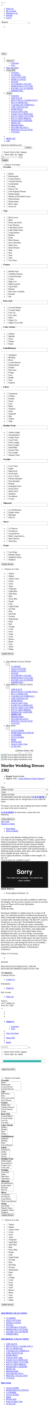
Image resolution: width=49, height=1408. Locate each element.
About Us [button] (10, 1022)
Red (10, 624)
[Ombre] (4, 1134)
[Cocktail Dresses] (11, 1089)
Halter (11, 468)
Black (11, 642)
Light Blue (13, 591)
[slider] (43, 1061)
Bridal (11, 174)
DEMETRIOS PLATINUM (22, 733)
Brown (11, 639)
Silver (11, 647)
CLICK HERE (38, 797)
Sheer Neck (13, 491)
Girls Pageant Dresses (17, 191)
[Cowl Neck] (7, 1172)
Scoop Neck (13, 489)
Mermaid (12, 515)
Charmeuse (13, 394)
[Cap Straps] (7, 1206)
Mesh (11, 406)
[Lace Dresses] (8, 1100)
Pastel (11, 344)
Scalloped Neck (15, 486)
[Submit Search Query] (30, 1047)
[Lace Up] (7, 1121)
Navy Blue (13, 599)
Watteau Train (14, 455)
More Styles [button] (11, 726)
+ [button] (7, 687)
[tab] (27, 672)
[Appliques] (6, 1139)
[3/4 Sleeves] (8, 1197)
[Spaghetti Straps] (7, 1210)
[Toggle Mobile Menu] (2, 1008)
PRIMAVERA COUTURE (22, 678)
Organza (12, 409)
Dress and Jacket (15, 222)
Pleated (11, 289)
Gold (11, 637)
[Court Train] (6, 1168)
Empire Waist (14, 512)
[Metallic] (4, 1130)
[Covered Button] (7, 1116)
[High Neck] (7, 1177)
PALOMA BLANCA (20, 719)
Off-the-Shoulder (15, 479)
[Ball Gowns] (8, 1094)
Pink (10, 611)
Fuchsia (12, 616)
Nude (11, 634)
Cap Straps (13, 552)
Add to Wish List (8, 819)
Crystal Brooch (15, 362)
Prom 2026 (10, 1038)
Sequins (12, 383)
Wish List (10, 9)
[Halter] (7, 1174)
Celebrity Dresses (15, 274)
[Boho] (8, 1096)
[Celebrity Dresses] (9, 1107)
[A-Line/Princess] (7, 1184)
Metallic (12, 336)
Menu (4, 54)
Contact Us (10, 979)
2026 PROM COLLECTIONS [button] (18, 662)
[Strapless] (7, 1212)
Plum (11, 621)
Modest (11, 235)
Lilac (11, 604)
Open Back (13, 286)
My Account (11, 11)
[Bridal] (11, 1083)
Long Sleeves (14, 533)
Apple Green (14, 579)
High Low (13, 281)
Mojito (11, 576)
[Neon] (4, 1132)
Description (10, 829)
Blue (10, 596)
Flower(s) (12, 370)
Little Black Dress (16, 227)
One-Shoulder (14, 481)
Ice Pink (12, 609)
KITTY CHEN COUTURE (22, 707)
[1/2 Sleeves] (8, 1195)
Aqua (11, 586)
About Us (10, 988)
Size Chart (5, 821)
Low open (13, 315)
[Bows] (6, 1143)
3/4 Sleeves (13, 531)
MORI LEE (16, 714)
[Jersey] (5, 1156)
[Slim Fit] (7, 1190)
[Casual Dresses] (11, 1087)
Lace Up (12, 313)
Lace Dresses (14, 225)
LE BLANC (16, 746)
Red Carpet (13, 204)
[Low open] (7, 1123)
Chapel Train (14, 437)
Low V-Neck (14, 476)
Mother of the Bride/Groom (19, 196)
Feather (11, 367)
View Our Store (12, 1033)
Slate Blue (13, 594)
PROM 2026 (16, 742)
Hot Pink (12, 614)
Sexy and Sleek (15, 243)
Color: (3, 792)
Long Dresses (14, 233)
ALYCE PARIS (17, 730)
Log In (8, 18)
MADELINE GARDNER (21, 712)
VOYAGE (15, 723)
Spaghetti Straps (15, 557)
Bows (11, 360)
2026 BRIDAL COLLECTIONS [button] (19, 685)
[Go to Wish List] (5, 2)
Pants (11, 238)
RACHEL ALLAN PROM (22, 680)
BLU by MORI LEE (19, 694)
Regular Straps (14, 555)
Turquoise (13, 589)
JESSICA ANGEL (18, 671)
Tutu (10, 258)
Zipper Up (13, 320)
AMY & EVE (16, 689)
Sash (10, 380)
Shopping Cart (12, 13)
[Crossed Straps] (7, 1118)
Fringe (11, 372)
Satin (11, 411)
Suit (10, 253)
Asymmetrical (14, 435)
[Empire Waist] (7, 1186)
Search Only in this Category (15, 152)
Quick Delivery (38, 779)
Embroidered (14, 365)
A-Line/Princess (15, 510)
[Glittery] (4, 1127)
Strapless (12, 494)
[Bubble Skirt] (9, 1105)
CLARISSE (16, 666)
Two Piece (13, 260)
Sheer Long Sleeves (16, 536)
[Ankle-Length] (6, 1161)
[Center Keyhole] (9, 1109)
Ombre (11, 341)
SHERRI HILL (17, 682)
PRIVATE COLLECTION (22, 721)
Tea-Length (13, 452)
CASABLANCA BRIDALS (22, 696)
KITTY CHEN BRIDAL (21, 710)
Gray (11, 644)
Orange (12, 626)
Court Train (13, 440)
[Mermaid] (7, 1188)
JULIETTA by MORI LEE (22, 705)
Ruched (12, 294)
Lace (10, 375)
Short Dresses (14, 248)
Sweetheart (13, 496)
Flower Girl (13, 189)
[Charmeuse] (5, 1150)
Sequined (12, 414)
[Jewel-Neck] (7, 1179)
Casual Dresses (15, 179)
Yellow (11, 574)
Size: (3, 787)
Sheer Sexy (13, 245)
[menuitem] (27, 9)
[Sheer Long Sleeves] (8, 1201)
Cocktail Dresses (15, 181)
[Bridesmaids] (11, 1085)
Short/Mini (13, 447)
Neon (11, 339)
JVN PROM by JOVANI (21, 675)
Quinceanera (14, 201)
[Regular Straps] (7, 1208)
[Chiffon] (5, 1152)
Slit (10, 297)
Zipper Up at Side (16, 323)
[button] (10, 60)
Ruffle (11, 378)
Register (9, 15)
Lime (11, 584)
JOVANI (14, 673)
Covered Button (15, 307)
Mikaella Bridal (17, 717)
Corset (11, 279)
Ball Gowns (13, 217)
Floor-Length (14, 442)
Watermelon (13, 619)
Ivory (11, 631)
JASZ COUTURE (18, 669)
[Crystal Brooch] (6, 1145)
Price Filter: (9, 155)
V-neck (11, 499)
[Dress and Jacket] (8, 1098)
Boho (11, 220)
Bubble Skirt (14, 271)
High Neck (13, 471)
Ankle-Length (14, 432)
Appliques (13, 355)
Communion (13, 184)
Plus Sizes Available (16, 291)
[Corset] (9, 1111)
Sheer (11, 318)
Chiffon (12, 396)
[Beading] (6, 1141)
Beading (12, 357)
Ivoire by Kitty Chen (19, 703)
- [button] (7, 664)
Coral (11, 629)
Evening (12, 186)
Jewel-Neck (13, 474)
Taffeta (11, 419)
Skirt (10, 250)
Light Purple (14, 606)
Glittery (12, 334)
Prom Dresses (14, 199)
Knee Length (14, 445)
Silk (10, 416)
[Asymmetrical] (6, 1163)
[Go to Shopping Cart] (2, 2)
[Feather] (5, 1154)
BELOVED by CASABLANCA (24, 692)
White (11, 649)
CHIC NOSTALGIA (19, 698)
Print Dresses (14, 240)
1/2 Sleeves (13, 528)
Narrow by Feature (12, 165)
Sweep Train (14, 450)
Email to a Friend (8, 824)
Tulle (11, 421)
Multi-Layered (14, 284)
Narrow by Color (12, 569)
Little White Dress (16, 230)
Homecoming (14, 194)
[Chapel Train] (6, 1165)
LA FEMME (16, 735)
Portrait (11, 484)
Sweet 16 (12, 206)
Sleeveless (13, 541)
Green (11, 581)
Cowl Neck (13, 466)
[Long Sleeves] (8, 1199)
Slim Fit (12, 517)
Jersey (11, 401)
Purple (11, 601)
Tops (10, 255)
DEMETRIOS (17, 701)
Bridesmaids (13, 176)
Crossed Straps (14, 310)
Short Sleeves (14, 539)
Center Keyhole (15, 276)
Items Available (12, 831)
